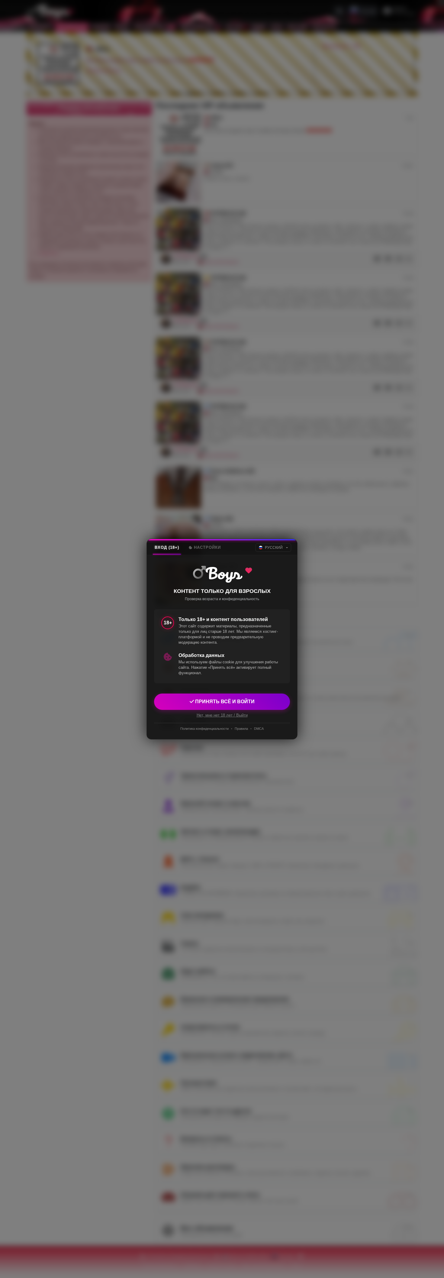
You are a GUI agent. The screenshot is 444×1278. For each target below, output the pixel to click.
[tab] (167, 547)
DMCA (259, 728)
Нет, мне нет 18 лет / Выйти (222, 715)
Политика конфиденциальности (204, 728)
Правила (241, 728)
